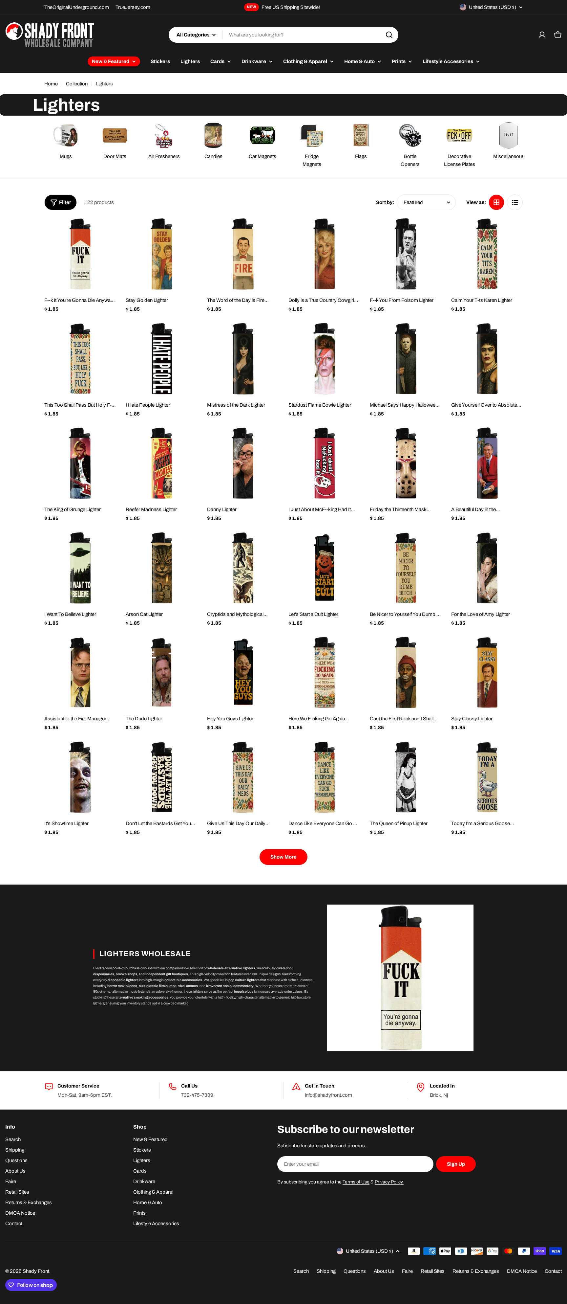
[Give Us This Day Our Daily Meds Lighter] (243, 777)
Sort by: (385, 202)
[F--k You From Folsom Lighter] (405, 254)
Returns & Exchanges (475, 1271)
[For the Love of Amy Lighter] (487, 568)
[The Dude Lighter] (161, 672)
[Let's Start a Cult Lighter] (324, 568)
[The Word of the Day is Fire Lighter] (243, 254)
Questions (355, 1271)
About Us (384, 1271)
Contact (553, 1271)
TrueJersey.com (133, 7)
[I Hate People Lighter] (161, 358)
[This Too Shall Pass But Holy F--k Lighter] (80, 358)
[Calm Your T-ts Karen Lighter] (487, 254)
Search (301, 1271)
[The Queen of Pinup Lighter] (405, 777)
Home (51, 83)
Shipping (326, 1271)
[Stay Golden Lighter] (161, 254)
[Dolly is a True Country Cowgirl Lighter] (324, 254)
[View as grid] (496, 202)
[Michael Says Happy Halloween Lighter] (405, 358)
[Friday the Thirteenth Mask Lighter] (405, 463)
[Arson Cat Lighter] (161, 568)
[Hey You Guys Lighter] (243, 672)
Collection (77, 83)
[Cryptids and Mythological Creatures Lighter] (243, 568)
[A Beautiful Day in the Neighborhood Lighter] (487, 463)
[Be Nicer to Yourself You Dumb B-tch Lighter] (405, 568)
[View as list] (515, 202)
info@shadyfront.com (328, 1095)
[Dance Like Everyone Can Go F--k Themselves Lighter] (324, 777)
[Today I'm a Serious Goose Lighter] (487, 777)
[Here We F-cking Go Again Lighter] (324, 672)
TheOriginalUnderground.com (76, 7)
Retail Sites (433, 1271)
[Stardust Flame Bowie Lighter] (324, 358)
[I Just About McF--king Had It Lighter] (324, 463)
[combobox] (283, 35)
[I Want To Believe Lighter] (80, 568)
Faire (407, 1271)
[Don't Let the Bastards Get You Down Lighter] (161, 777)
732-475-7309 (197, 1095)
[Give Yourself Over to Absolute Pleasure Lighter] (487, 358)
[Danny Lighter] (243, 463)
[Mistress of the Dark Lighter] (243, 358)
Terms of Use (356, 1182)
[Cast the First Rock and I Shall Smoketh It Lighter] (405, 672)
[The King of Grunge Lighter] (80, 463)
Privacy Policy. (389, 1182)
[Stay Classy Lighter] (487, 672)
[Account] (542, 35)
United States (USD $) (492, 7)
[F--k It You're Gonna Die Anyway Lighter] (80, 254)
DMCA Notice (522, 1271)
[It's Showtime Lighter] (80, 777)
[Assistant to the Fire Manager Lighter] (80, 672)
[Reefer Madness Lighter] (161, 463)
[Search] (389, 35)
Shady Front (36, 1271)
